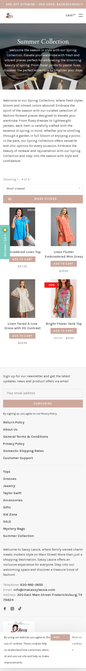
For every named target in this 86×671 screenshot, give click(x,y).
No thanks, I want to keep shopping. (29, 378)
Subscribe (19, 367)
